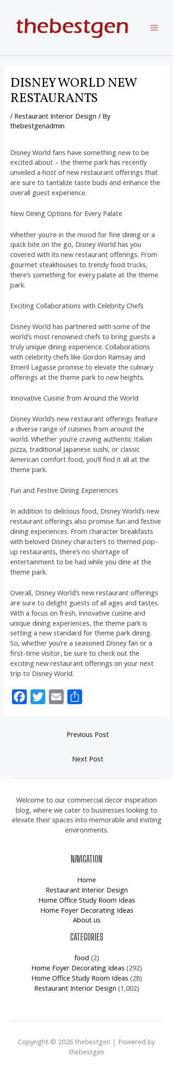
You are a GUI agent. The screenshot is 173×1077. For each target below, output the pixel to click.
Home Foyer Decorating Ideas (86, 910)
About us (87, 919)
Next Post (87, 758)
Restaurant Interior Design (55, 115)
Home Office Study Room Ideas (86, 899)
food (81, 957)
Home (86, 879)
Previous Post (87, 734)
